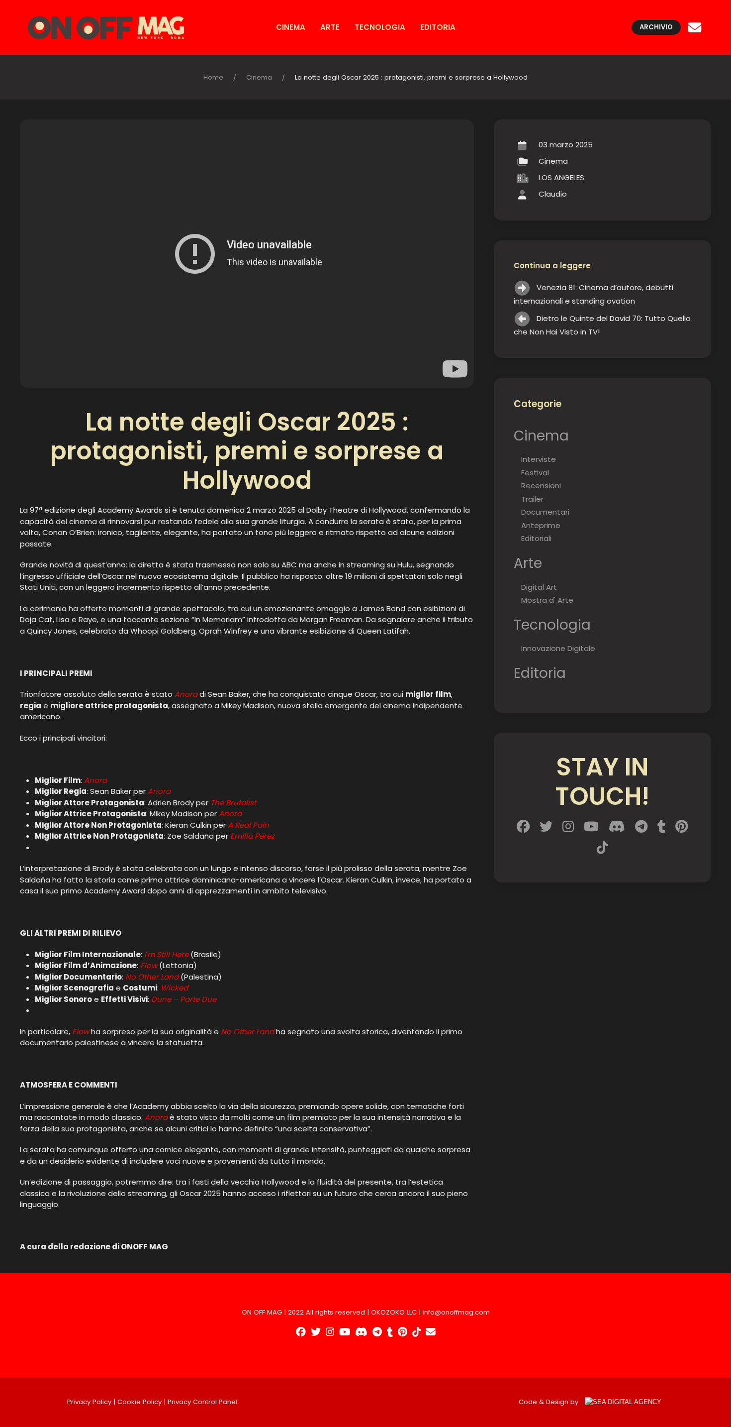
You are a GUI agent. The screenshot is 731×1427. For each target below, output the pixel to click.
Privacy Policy (89, 1402)
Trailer (532, 499)
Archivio (656, 27)
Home (213, 77)
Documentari (545, 512)
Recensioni (541, 485)
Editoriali (536, 538)
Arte (330, 27)
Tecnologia (380, 27)
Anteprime (540, 525)
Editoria (438, 27)
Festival (535, 472)
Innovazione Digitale (558, 648)
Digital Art (539, 587)
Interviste (538, 459)
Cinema (290, 27)
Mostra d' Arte (547, 600)
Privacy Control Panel (202, 1402)
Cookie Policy (139, 1402)
